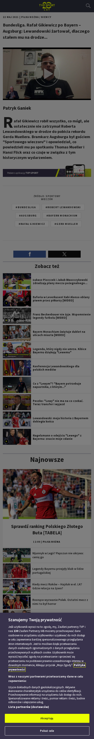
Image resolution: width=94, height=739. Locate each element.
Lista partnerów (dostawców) (28, 707)
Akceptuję (46, 718)
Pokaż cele (47, 731)
